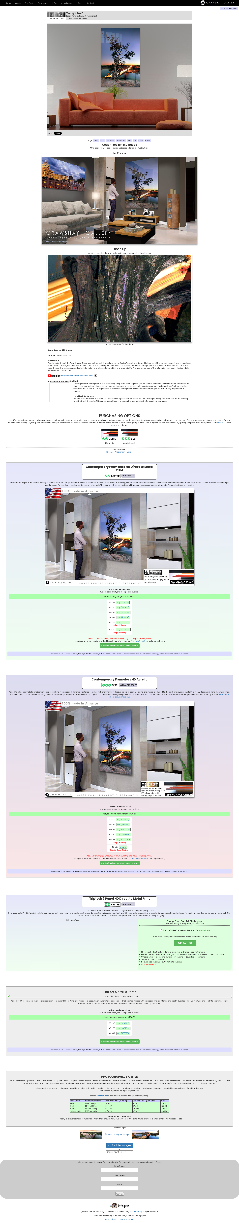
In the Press (66, 3)
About (17, 3)
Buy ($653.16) (123, 1033)
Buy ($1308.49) (123, 830)
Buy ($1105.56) (123, 825)
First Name (119, 1166)
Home (8, 3)
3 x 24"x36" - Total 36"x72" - (186, 930)
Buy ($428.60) (123, 820)
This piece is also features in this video (77, 375)
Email (119, 1184)
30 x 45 (119, 612)
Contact (90, 3)
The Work (29, 3)
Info (54, 3)
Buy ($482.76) (123, 1028)
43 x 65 (119, 623)
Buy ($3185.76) (123, 630)
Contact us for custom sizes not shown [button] (119, 645)
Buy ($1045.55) (123, 612)
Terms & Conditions (140, 641)
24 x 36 (119, 607)
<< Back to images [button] (119, 1145)
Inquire (123, 847)
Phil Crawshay (136, 1212)
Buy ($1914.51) (123, 617)
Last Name (120, 1175)
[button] (185, 943)
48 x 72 (119, 631)
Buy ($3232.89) (123, 839)
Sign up (119, 1194)
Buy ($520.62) (123, 607)
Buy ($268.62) (123, 1023)
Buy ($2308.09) (123, 834)
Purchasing (43, 3)
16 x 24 (119, 602)
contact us (223, 422)
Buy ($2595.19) (123, 622)
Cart (79, 3)
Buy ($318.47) (123, 602)
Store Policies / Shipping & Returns (119, 1219)
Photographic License (124, 452)
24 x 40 (119, 825)
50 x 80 (119, 848)
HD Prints (109, 452)
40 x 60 (119, 617)
